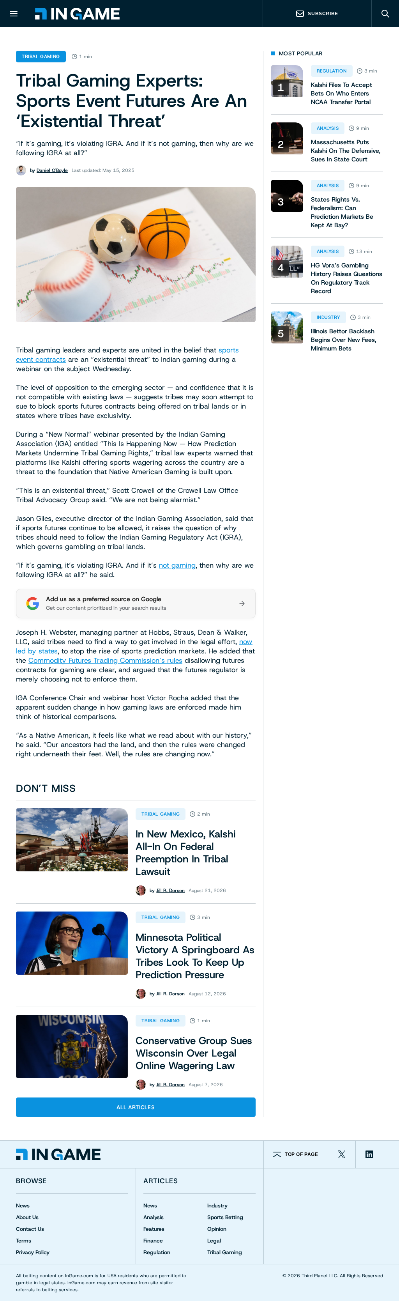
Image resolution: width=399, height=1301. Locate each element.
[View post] (72, 839)
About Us (27, 1217)
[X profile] (341, 1154)
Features (153, 1228)
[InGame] (77, 13)
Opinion (216, 1228)
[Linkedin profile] (369, 1154)
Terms (23, 1240)
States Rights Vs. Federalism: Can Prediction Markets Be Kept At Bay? (342, 212)
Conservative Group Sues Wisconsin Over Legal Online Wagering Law (194, 1053)
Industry (329, 317)
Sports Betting (225, 1217)
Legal (214, 1240)
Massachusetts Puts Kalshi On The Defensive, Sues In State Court (346, 150)
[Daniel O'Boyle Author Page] (21, 170)
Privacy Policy (32, 1252)
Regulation (332, 71)
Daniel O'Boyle (52, 170)
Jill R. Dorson (170, 890)
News (23, 1205)
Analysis (328, 128)
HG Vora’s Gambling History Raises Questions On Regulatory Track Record (346, 278)
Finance (153, 1240)
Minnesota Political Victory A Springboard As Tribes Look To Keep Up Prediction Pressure (195, 956)
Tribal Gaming (41, 56)
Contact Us (30, 1228)
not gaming (177, 565)
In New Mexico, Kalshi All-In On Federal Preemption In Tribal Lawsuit (186, 852)
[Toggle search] (385, 13)
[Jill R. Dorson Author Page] (141, 890)
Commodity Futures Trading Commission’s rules (105, 660)
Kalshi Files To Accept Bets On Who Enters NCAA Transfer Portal (341, 93)
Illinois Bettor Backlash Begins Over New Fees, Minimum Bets (343, 339)
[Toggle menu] (13, 13)
